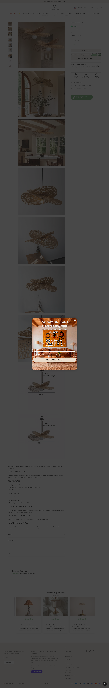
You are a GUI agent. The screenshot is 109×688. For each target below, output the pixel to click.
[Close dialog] (75, 320)
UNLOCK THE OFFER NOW (54, 360)
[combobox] (35, 354)
